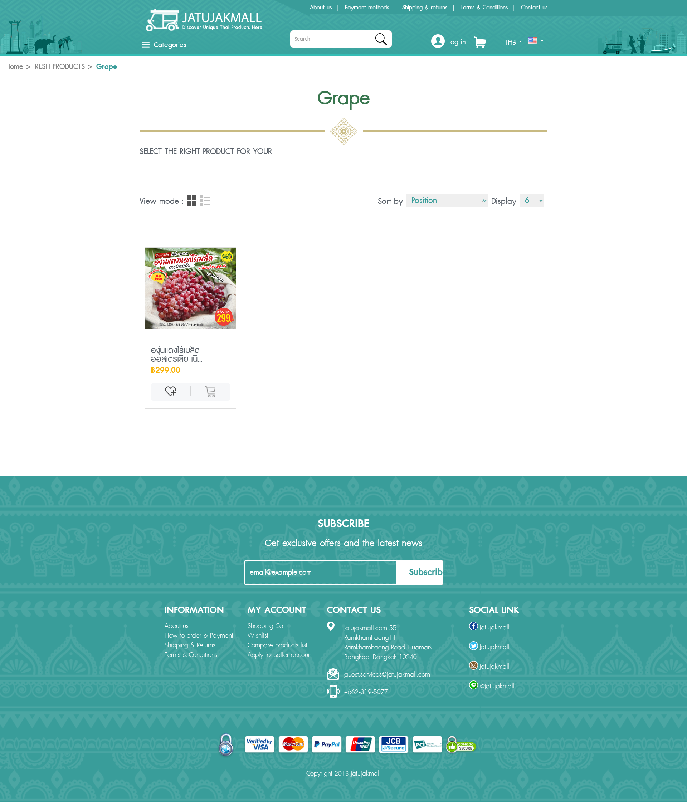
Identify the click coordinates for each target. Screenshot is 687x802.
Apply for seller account (280, 655)
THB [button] (511, 42)
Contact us (534, 7)
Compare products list (277, 645)
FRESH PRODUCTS (58, 67)
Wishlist (258, 636)
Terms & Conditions (484, 7)
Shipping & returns (424, 7)
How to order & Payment (199, 636)
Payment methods (367, 7)
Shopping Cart (267, 626)
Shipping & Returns (190, 645)
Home (14, 67)
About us (321, 7)
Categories (170, 45)
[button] (448, 42)
